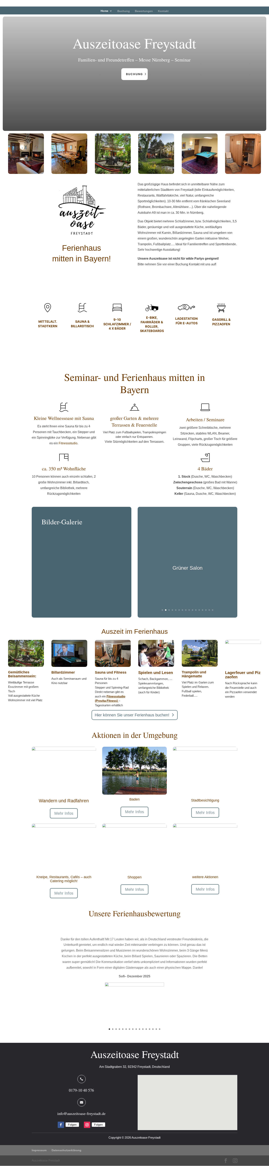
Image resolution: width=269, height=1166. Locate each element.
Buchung (123, 10)
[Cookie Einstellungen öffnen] (8, 1161)
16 (212, 610)
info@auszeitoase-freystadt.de (81, 1113)
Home (104, 10)
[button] (188, 1098)
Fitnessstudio (68, 443)
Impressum (39, 1150)
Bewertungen (144, 10)
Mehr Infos (63, 813)
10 (192, 610)
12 (199, 610)
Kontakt (163, 10)
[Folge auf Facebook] (61, 1125)
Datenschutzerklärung (66, 1150)
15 (209, 610)
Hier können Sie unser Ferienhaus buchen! (132, 715)
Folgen (72, 1124)
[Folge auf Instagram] (87, 1125)
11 (196, 610)
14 (206, 610)
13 (202, 610)
